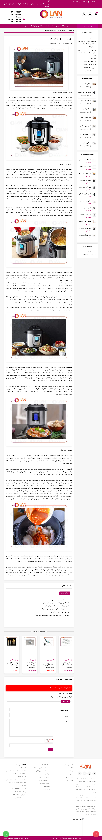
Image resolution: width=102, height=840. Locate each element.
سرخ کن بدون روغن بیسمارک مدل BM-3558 (84, 187)
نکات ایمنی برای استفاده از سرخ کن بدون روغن (56, 603)
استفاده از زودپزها (61, 177)
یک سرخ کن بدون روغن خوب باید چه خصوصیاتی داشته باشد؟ (52, 615)
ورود (93, 2)
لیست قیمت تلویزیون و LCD (42, 768)
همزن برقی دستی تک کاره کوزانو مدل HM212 (84, 235)
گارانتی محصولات (45, 783)
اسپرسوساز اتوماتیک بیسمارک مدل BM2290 (84, 208)
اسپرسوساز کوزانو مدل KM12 (84, 228)
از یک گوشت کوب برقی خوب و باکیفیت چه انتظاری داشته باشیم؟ (84, 100)
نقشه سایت (46, 789)
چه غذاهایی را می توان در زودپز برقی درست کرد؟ (55, 609)
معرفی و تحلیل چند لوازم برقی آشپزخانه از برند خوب (84, 109)
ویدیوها (57, 26)
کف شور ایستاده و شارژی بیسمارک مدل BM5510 (84, 166)
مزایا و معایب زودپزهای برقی (51, 30)
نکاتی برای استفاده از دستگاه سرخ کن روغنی (57, 606)
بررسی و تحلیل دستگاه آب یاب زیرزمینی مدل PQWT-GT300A (84, 92)
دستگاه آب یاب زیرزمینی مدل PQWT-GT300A (84, 160)
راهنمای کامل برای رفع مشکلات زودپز (59, 612)
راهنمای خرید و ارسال (36, 26)
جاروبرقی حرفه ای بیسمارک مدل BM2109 (84, 201)
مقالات (63, 30)
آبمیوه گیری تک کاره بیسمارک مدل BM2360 (84, 194)
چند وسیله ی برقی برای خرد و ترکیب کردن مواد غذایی (84, 117)
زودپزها (51, 169)
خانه (72, 768)
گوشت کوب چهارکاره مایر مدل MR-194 (84, 221)
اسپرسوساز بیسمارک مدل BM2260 (84, 214)
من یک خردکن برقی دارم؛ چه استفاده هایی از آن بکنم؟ (84, 134)
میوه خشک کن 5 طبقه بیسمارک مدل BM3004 (84, 173)
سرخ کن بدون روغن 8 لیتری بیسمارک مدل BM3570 (84, 180)
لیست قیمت (49, 26)
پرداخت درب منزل (44, 780)
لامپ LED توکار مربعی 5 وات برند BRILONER (31, 665)
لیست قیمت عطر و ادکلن (43, 771)
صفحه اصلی (70, 26)
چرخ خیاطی (46, 774)
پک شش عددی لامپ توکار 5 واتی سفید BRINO (67, 665)
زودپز (22, 100)
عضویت (85, 2)
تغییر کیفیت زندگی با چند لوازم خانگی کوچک (84, 126)
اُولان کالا (59, 838)
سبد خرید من (69, 777)
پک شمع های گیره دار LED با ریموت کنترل (12, 665)
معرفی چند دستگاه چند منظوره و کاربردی (84, 84)
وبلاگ (63, 26)
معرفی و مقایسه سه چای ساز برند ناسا (84, 143)
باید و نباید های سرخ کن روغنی (60, 600)
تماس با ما (75, 2)
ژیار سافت (7, 838)
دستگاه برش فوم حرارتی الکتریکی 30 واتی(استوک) (48, 665)
